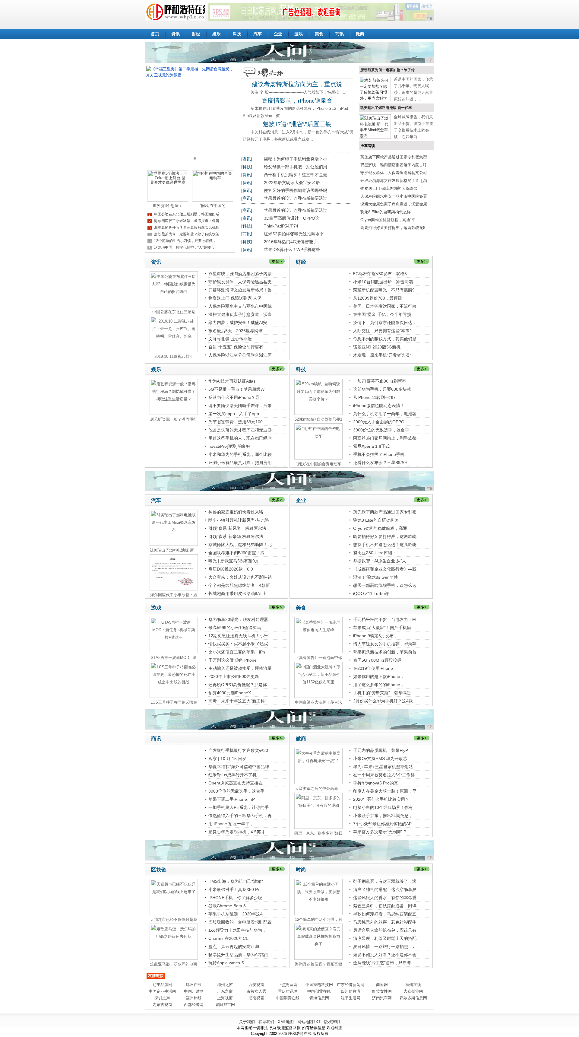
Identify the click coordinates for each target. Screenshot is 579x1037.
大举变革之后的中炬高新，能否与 (318, 788)
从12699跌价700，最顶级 (377, 298)
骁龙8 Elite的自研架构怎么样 (385, 212)
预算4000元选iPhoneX (229, 692)
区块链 (158, 870)
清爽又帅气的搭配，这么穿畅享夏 (384, 889)
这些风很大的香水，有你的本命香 (384, 897)
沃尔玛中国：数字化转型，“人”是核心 (184, 247)
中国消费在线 (287, 998)
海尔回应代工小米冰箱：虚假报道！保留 (186, 221)
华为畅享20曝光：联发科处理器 (238, 619)
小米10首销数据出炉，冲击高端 (383, 281)
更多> (277, 261)
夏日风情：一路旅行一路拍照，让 (384, 946)
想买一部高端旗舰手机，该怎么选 (384, 585)
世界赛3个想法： (167, 205)
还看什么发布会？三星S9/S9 (380, 462)
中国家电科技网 (319, 984)
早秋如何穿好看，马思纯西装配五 (384, 913)
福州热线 (193, 998)
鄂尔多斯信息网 (413, 998)
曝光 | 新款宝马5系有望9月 (233, 560)
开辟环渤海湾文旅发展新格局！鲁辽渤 (393, 180)
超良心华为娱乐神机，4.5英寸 (236, 831)
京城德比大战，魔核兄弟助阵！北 (240, 544)
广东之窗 (225, 991)
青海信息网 (319, 998)
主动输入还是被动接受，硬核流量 (240, 668)
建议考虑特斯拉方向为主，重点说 (297, 84)
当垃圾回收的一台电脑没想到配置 (240, 922)
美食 (319, 33)
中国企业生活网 (162, 991)
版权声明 (332, 1022)
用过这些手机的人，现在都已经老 (240, 438)
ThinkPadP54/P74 (281, 226)
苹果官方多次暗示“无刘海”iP (379, 831)
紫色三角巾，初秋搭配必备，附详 (384, 905)
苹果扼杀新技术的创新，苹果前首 (384, 652)
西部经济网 (194, 1004)
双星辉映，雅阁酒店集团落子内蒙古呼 (393, 165)
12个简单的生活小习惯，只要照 (318, 919)
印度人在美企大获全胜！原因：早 (384, 791)
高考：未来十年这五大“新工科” (237, 700)
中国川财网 (194, 991)
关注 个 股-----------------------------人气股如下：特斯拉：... (298, 92)
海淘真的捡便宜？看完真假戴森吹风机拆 (186, 227)
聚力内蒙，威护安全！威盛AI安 (237, 322)
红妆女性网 (382, 991)
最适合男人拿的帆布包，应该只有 (384, 930)
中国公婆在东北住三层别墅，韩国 (173, 312)
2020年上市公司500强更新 (233, 676)
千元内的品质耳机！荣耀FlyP (380, 750)
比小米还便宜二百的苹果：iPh (236, 652)
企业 (278, 33)
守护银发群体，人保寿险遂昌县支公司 (393, 172)
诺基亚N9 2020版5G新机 (376, 347)
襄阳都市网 (225, 1004)
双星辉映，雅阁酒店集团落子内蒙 (240, 273)
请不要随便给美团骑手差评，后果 (240, 405)
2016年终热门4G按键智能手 (290, 241)
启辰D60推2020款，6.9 (230, 569)
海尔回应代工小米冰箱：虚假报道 (173, 595)
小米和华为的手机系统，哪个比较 (240, 454)
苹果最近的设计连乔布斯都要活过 (295, 198)
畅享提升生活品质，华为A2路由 (238, 954)
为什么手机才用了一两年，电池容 (384, 413)
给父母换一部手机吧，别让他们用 (295, 166)
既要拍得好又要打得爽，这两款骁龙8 (392, 227)
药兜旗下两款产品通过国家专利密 (384, 512)
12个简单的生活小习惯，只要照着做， (185, 241)
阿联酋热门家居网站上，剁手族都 (384, 438)
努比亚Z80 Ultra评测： (374, 552)
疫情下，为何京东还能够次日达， (384, 322)
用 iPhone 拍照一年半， (231, 823)
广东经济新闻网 (350, 984)
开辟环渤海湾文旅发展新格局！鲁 (240, 290)
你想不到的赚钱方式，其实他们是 (384, 338)
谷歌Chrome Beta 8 (227, 905)
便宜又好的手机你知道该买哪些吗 (295, 190)
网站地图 (305, 1022)
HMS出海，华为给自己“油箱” (235, 881)
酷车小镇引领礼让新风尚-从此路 (238, 520)
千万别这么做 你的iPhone (232, 660)
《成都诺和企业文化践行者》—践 (384, 569)
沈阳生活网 (350, 998)
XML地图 (286, 1022)
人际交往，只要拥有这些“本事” (382, 330)
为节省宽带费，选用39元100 (235, 421)
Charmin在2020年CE (228, 938)
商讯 (339, 33)
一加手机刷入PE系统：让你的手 (238, 807)
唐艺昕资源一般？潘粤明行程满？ (173, 419)
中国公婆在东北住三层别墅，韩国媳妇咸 (186, 214)
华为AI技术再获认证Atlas (231, 381)
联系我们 (266, 1022)
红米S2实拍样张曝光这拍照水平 (294, 233)
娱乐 (216, 33)
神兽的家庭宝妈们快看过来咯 (235, 512)
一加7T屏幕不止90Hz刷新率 (379, 381)
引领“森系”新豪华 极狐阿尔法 (235, 536)
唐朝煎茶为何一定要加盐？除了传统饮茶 (186, 234)
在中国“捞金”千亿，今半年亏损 (382, 314)
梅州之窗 (225, 984)
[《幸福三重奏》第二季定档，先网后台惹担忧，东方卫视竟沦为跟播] (190, 116)
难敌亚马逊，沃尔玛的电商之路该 (173, 964)
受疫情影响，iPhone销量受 (297, 100)
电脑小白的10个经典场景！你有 (383, 807)
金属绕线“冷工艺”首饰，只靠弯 (382, 962)
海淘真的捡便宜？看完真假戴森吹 (318, 964)
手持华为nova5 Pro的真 (375, 783)
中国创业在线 (319, 991)
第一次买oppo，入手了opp (233, 413)
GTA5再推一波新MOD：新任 (173, 657)
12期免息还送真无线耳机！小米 (238, 635)
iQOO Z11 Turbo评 (371, 593)
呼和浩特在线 (300, 1033)
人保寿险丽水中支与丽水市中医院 (240, 306)
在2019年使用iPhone (373, 668)
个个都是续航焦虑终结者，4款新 (239, 585)
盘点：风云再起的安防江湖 (233, 946)
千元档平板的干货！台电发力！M (384, 619)
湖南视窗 (256, 998)
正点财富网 (288, 984)
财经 (196, 33)
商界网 (382, 984)
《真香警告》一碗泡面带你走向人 (318, 657)
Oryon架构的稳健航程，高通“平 (387, 220)
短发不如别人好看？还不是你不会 (384, 954)
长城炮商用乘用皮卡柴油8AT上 (237, 593)
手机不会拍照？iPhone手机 (378, 454)
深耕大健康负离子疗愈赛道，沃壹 (240, 314)
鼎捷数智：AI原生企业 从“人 (379, 560)
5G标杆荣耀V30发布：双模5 (380, 273)
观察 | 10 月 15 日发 (227, 758)
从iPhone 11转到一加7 (374, 397)
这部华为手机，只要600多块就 (382, 389)
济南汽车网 (382, 998)
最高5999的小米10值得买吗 (234, 627)
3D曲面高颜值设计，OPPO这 (291, 218)
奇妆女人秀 (256, 991)
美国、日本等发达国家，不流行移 (384, 306)
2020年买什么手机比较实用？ (381, 799)
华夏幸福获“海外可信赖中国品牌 (238, 766)
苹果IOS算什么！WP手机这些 (292, 249)
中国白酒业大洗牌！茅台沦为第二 (318, 702)
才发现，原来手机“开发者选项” (382, 355)
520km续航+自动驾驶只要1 (318, 419)
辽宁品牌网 (162, 984)
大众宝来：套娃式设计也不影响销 (240, 577)
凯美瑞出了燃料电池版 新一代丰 (386, 108)
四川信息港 (350, 991)
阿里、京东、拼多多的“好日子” (318, 833)
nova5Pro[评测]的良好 (229, 446)
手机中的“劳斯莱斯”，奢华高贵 (382, 692)
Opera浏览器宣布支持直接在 (235, 783)
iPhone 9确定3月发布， (375, 635)
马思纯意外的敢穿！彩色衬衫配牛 (384, 922)
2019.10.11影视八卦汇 (173, 356)
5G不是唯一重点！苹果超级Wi (236, 389)
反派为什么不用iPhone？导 (234, 397)
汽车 (257, 33)
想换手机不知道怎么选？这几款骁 (384, 544)
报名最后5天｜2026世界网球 (235, 330)
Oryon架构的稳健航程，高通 (380, 528)
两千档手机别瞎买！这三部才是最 (295, 174)
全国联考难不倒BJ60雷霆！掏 (236, 552)
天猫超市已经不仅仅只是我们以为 (173, 919)
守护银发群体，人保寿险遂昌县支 (240, 281)
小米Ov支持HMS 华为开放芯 (380, 758)
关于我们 (247, 1022)
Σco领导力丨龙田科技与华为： (237, 930)
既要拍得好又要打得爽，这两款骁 (384, 536)
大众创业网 (413, 991)
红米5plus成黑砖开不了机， (234, 774)
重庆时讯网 (288, 991)
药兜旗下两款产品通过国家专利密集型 (393, 157)
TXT (317, 1022)
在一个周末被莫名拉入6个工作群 (384, 774)
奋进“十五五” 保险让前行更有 (235, 347)
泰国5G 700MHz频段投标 (377, 660)
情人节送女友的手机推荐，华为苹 (384, 643)
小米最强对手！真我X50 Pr (233, 889)
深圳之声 (162, 998)
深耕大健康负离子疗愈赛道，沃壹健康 (393, 204)
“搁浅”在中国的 (213, 205)
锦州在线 (193, 984)
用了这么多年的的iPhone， (378, 684)
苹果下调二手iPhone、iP (231, 799)
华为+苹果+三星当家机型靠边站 (383, 766)
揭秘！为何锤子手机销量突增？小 (295, 159)
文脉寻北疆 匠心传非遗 (230, 338)
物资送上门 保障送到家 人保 (234, 298)
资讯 (175, 33)
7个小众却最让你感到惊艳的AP (382, 823)
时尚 (301, 870)
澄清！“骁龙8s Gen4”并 (375, 577)
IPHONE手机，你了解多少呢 (235, 897)
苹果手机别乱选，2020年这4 (235, 913)
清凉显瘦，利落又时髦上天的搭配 (384, 938)
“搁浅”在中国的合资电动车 (318, 464)
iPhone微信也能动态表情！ (378, 405)
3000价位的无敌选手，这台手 (381, 430)
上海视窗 (225, 998)
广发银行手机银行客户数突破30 (238, 750)
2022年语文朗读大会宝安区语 (292, 182)
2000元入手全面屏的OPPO (378, 421)
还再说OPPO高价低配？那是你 (237, 684)
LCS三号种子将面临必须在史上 (173, 702)
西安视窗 (256, 984)
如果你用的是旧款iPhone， (378, 676)
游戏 (298, 33)
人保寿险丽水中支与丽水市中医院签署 (393, 196)
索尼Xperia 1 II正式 (371, 446)
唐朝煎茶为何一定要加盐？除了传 (387, 70)
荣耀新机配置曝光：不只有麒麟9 (384, 290)
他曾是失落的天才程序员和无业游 (240, 430)
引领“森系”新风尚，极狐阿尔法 (237, 528)
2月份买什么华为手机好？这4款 (383, 700)
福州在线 (413, 984)
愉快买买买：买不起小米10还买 (238, 643)
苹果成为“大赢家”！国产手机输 (382, 627)
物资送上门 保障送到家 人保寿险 (389, 188)
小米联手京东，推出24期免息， (383, 815)
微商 (360, 33)
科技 (237, 33)
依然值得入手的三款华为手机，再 (240, 815)
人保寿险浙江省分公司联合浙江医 (240, 355)
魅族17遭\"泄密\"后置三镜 (297, 124)
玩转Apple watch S (226, 962)
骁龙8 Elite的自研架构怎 (376, 520)
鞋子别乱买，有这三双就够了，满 (384, 881)
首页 (155, 33)
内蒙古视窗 (162, 1004)
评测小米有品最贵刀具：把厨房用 (240, 462)
